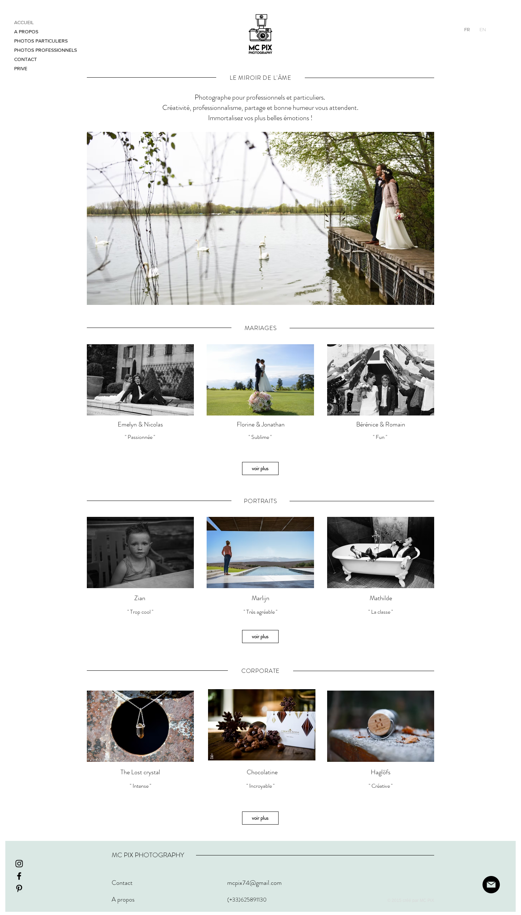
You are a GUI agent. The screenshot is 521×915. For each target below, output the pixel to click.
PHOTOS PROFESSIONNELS (45, 50)
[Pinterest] (19, 888)
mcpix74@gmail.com (254, 882)
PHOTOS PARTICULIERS (41, 41)
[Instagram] (19, 864)
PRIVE (20, 68)
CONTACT (25, 59)
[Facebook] (19, 876)
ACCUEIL (24, 22)
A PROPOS (26, 31)
